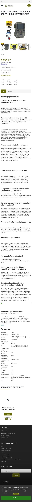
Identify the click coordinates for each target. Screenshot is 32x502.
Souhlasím (16, 498)
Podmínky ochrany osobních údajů (11, 459)
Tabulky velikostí (6, 448)
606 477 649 (4, 438)
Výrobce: (3, 72)
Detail (8, 414)
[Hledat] (26, 1)
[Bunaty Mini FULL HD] (1, 325)
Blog (2, 446)
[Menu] (2, 5)
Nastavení (16, 494)
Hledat (16, 475)
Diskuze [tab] (10, 91)
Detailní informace (6, 75)
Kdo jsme (3, 461)
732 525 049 (6, 435)
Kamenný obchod (6, 450)
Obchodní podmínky (6, 457)
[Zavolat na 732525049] (5, 1)
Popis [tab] (3, 91)
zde (25, 491)
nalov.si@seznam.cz (9, 433)
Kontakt (3, 452)
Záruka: (3, 70)
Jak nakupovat (5, 454)
